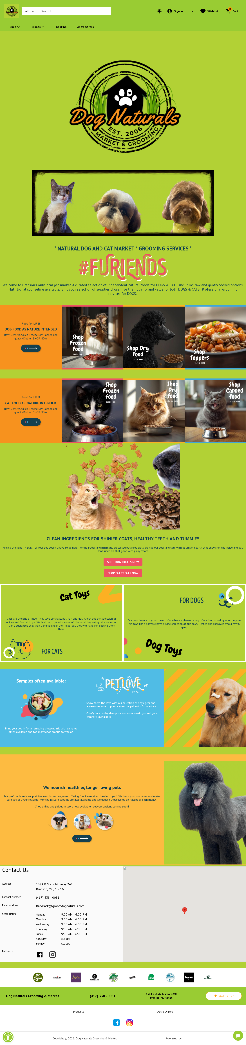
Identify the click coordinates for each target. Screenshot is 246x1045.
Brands (36, 27)
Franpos (187, 1038)
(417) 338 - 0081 (47, 897)
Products (78, 1011)
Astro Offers (85, 27)
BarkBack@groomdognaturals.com (60, 906)
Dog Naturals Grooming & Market (32, 996)
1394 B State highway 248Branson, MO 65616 (161, 995)
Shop (13, 27)
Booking (61, 27)
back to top (226, 996)
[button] (8, 1036)
